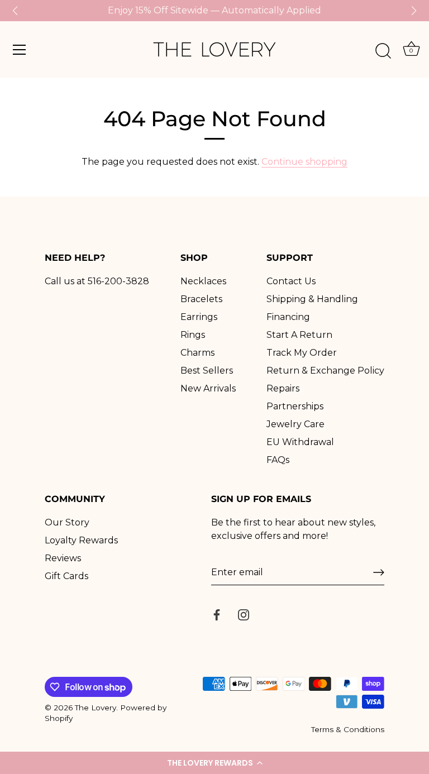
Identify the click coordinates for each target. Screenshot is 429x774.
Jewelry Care (295, 424)
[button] (214, 763)
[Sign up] (378, 572)
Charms (197, 352)
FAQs (277, 460)
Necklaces (203, 281)
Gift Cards (66, 576)
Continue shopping (304, 161)
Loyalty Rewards (81, 540)
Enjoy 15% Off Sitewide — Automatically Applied (214, 10)
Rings (192, 334)
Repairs (282, 388)
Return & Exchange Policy (325, 370)
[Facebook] (216, 614)
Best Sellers (206, 370)
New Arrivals (208, 388)
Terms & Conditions (347, 729)
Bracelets (201, 299)
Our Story (67, 522)
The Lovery (95, 707)
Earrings (198, 317)
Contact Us (291, 281)
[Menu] (19, 49)
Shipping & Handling (312, 299)
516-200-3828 (118, 281)
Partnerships (294, 406)
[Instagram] (243, 614)
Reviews (63, 558)
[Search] (383, 51)
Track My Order (301, 352)
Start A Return (299, 334)
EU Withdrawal (300, 442)
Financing (288, 317)
